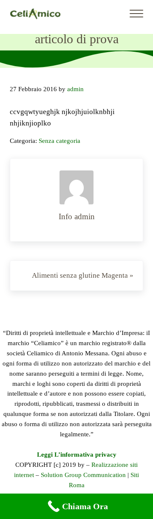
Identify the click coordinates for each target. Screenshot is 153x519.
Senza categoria (59, 140)
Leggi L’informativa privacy (76, 454)
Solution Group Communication (83, 475)
